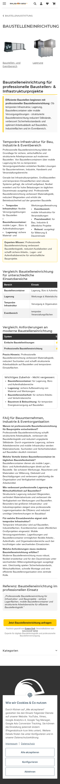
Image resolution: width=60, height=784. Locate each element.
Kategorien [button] (10, 650)
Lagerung (38, 62)
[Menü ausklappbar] (4, 2)
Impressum (12, 743)
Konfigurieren (30, 761)
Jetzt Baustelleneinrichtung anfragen (30, 622)
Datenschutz (28, 743)
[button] (36, 3)
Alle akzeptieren (30, 752)
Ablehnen (30, 771)
